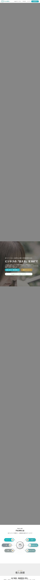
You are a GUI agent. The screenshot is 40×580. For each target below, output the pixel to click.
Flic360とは (24, 1)
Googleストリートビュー (17, 1)
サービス (28, 1)
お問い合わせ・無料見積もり (12, 270)
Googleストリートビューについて (18, 274)
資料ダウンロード (27, 270)
